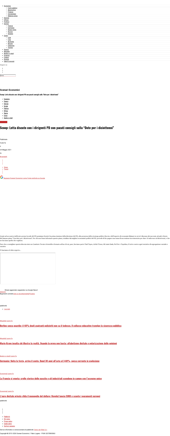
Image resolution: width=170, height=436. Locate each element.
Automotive (12, 10)
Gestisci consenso (9, 426)
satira (33, 294)
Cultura (6, 57)
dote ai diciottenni (19, 294)
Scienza (6, 55)
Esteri (6, 36)
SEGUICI (3, 292)
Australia (11, 42)
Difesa (6, 20)
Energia (6, 18)
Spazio (6, 50)
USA (9, 38)
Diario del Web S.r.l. (40, 430)
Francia (10, 26)
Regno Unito (12, 30)
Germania (11, 28)
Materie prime (13, 16)
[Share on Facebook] (87, 160)
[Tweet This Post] (87, 162)
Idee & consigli (9, 61)
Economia (7, 6)
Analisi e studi (9, 53)
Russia (10, 32)
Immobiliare (12, 14)
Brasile (10, 44)
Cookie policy (8, 424)
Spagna (10, 34)
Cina (9, 40)
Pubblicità (7, 416)
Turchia (10, 48)
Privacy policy (8, 421)
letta (27, 294)
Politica (6, 22)
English (6, 59)
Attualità (7, 52)
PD (30, 294)
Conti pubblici (12, 8)
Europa (6, 24)
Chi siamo (7, 419)
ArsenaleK (3, 157)
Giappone (11, 46)
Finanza (10, 12)
